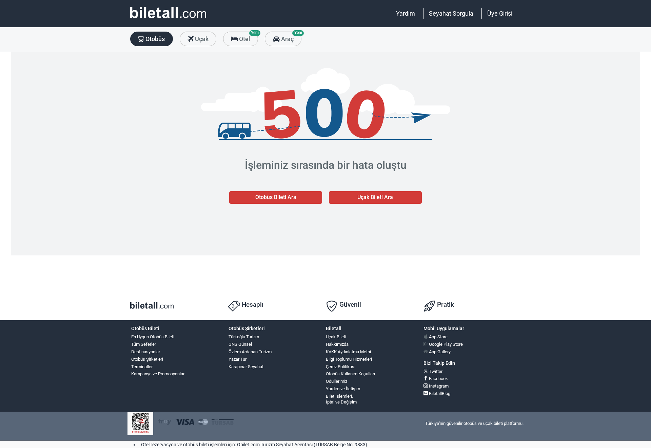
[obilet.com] (168, 19)
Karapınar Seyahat (246, 366)
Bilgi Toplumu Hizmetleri (349, 359)
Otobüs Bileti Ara (275, 197)
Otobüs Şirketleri (147, 359)
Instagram (438, 386)
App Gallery (439, 351)
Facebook (438, 378)
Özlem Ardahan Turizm (250, 351)
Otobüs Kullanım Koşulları (350, 373)
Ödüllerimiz (336, 381)
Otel (248, 37)
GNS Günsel (240, 344)
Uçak (201, 38)
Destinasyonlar (145, 351)
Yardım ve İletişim (343, 388)
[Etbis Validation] (140, 423)
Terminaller (142, 366)
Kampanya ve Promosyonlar (157, 373)
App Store (438, 336)
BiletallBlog (439, 393)
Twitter (435, 371)
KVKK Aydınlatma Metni (348, 351)
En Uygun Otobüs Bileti (152, 336)
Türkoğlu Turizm (244, 336)
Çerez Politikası (340, 366)
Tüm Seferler (143, 344)
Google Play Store (445, 344)
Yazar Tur (237, 359)
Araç (290, 37)
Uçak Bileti (336, 336)
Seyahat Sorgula (451, 13)
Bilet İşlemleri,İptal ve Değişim (341, 399)
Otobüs (154, 38)
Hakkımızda (337, 344)
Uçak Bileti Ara (375, 197)
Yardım (405, 13)
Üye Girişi (499, 13)
